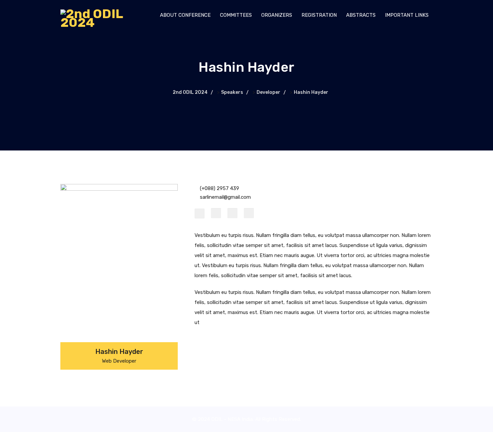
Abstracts (361, 15)
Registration (319, 15)
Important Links (407, 15)
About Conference (185, 15)
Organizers (276, 15)
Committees (236, 15)
